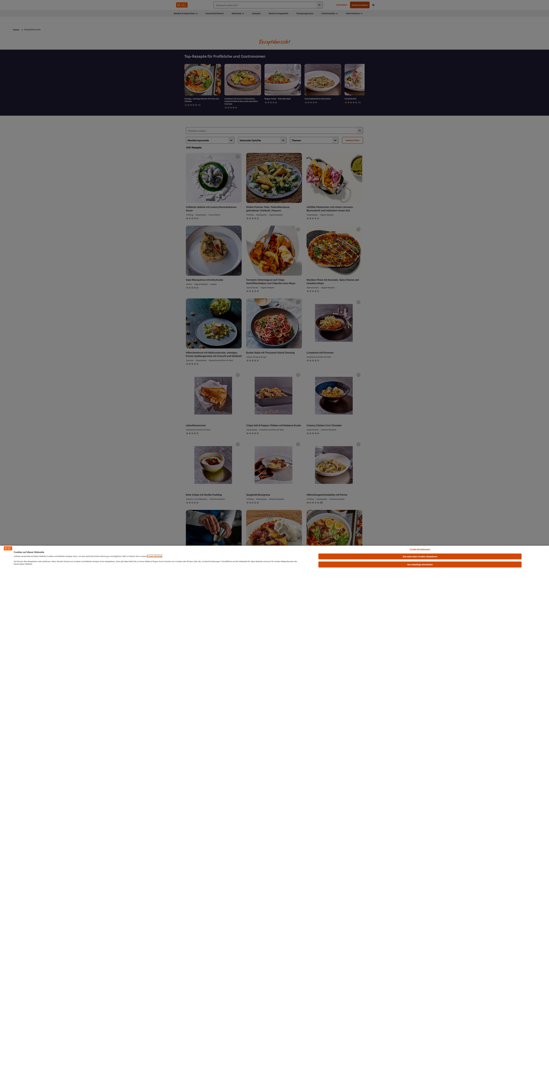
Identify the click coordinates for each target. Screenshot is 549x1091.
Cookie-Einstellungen (420, 549)
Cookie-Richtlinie (154, 556)
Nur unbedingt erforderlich (420, 564)
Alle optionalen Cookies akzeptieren (420, 556)
